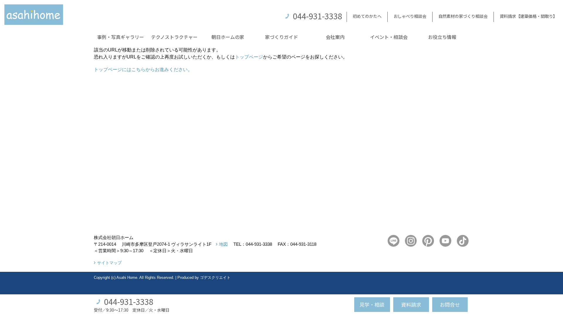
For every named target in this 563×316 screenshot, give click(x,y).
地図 (223, 244)
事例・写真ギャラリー (120, 36)
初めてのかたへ (367, 16)
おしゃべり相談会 (410, 16)
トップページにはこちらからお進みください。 (143, 69)
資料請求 (411, 304)
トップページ (249, 56)
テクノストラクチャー (174, 36)
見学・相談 (371, 304)
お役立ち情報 (442, 36)
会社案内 (335, 36)
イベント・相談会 (389, 36)
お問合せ (450, 304)
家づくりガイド (281, 36)
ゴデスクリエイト (215, 277)
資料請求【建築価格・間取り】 (528, 16)
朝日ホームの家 (227, 36)
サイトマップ (109, 262)
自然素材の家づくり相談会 (463, 16)
